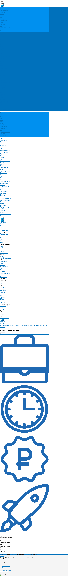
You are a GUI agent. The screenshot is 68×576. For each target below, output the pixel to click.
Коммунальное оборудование (4, 72)
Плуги (1, 153)
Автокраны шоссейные (3, 85)
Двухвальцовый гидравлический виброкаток (6, 196)
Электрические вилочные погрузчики (5, 82)
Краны (1, 84)
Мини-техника (2, 122)
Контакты (1, 110)
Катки (1, 91)
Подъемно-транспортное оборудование (5, 134)
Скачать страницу (3, 332)
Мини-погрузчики (2, 182)
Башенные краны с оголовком (4, 87)
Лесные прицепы (2, 23)
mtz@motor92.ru (2, 4)
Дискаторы (1, 51)
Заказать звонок (2, 556)
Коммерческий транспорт (3, 199)
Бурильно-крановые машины (4, 31)
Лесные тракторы (2, 24)
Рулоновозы (1, 49)
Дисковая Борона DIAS (3, 52)
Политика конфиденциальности (4, 35)
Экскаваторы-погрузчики (3, 21)
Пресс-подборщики (2, 12)
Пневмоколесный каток (3, 94)
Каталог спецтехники (3, 40)
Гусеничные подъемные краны (4, 192)
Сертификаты (2, 36)
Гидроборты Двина (2, 136)
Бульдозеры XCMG (2, 194)
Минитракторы (2, 19)
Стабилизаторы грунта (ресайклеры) (5, 95)
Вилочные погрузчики (3, 281)
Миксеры (1, 11)
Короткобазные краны (3, 88)
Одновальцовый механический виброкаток (5, 93)
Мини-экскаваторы (2, 99)
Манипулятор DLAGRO (3, 59)
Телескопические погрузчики (4, 78)
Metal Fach (1, 13)
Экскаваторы (2, 97)
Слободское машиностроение (4, 167)
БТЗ (0, 9)
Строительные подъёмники (3, 96)
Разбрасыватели (2, 158)
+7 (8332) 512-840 (2, 2)
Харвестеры (1, 71)
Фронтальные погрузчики (3, 79)
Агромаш (1, 43)
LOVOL (1, 148)
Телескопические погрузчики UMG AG (5, 45)
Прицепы (1, 15)
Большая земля (2, 14)
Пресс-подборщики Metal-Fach (4, 47)
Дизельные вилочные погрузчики (4, 81)
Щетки (1, 26)
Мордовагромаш (2, 16)
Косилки (1, 155)
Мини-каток (1, 92)
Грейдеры (1, 29)
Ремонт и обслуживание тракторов (4, 143)
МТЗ (0, 8)
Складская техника (2, 28)
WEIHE (1, 44)
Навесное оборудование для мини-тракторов (6, 124)
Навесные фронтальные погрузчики (5, 56)
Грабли (1, 53)
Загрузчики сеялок (2, 55)
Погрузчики (1, 77)
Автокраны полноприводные (4, 189)
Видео (1, 108)
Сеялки (1, 160)
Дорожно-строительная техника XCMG (5, 27)
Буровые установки (2, 90)
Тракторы (1, 41)
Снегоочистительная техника (4, 131)
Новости (1, 106)
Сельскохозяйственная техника (4, 10)
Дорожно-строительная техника (4, 20)
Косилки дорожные (2, 75)
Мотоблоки (1, 18)
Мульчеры (1, 69)
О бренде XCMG (2, 34)
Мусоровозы (2, 103)
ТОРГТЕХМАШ (2, 63)
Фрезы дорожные (2, 201)
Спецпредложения (2, 208)
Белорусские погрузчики (3, 163)
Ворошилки (1, 54)
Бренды (1, 104)
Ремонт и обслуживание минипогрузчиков (5, 38)
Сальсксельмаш (2, 58)
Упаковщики (1, 50)
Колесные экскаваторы (3, 98)
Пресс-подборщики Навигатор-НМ (4, 48)
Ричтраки (1, 187)
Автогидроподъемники (3, 30)
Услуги (1, 213)
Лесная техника (2, 22)
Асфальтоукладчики (2, 89)
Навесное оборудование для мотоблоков (5, 66)
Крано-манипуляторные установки (4, 102)
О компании (1, 563)
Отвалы (1, 25)
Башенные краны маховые (3, 86)
